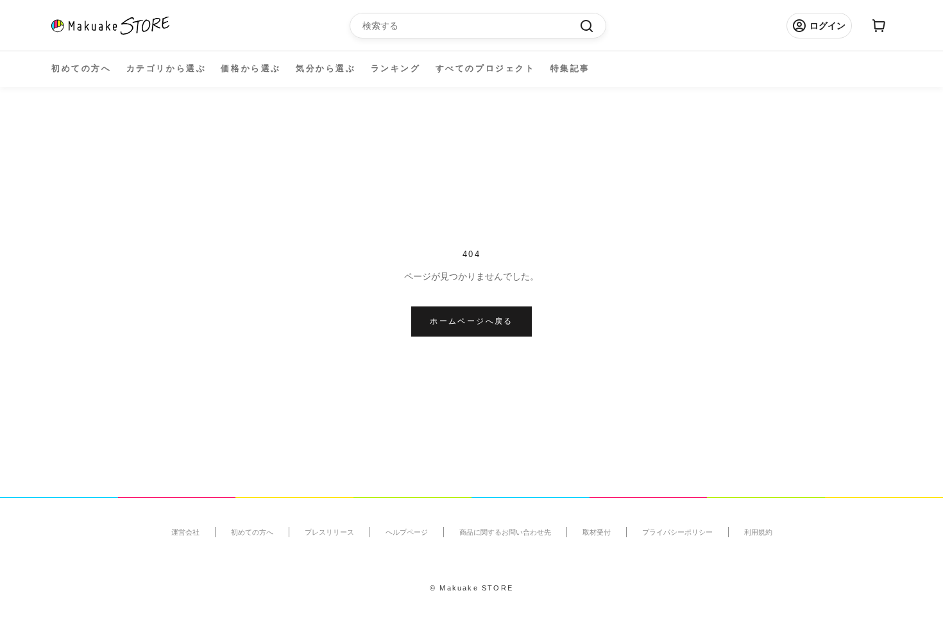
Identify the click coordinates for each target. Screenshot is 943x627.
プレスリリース (329, 532)
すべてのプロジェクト (486, 68)
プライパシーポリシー (677, 532)
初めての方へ (81, 68)
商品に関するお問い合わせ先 (505, 532)
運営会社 (185, 532)
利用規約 (758, 532)
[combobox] (471, 25)
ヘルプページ (407, 532)
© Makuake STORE (471, 588)
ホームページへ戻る (471, 321)
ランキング (396, 68)
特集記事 (570, 68)
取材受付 (596, 532)
